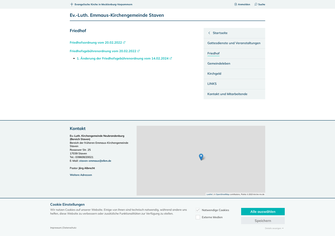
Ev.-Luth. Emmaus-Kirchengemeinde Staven (117, 15)
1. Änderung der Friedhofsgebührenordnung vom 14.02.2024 (123, 58)
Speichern (263, 220)
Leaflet (209, 194)
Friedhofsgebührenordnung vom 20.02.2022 (103, 51)
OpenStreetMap (222, 194)
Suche (261, 4)
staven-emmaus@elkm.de (95, 160)
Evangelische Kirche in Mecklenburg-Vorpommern (103, 4)
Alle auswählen (263, 211)
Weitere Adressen (81, 175)
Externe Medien (212, 217)
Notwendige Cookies (215, 210)
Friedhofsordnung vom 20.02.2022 (96, 42)
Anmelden (244, 4)
